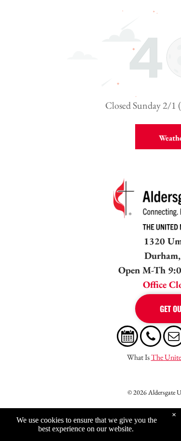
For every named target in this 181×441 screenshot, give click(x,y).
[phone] (150, 337)
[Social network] (127, 337)
